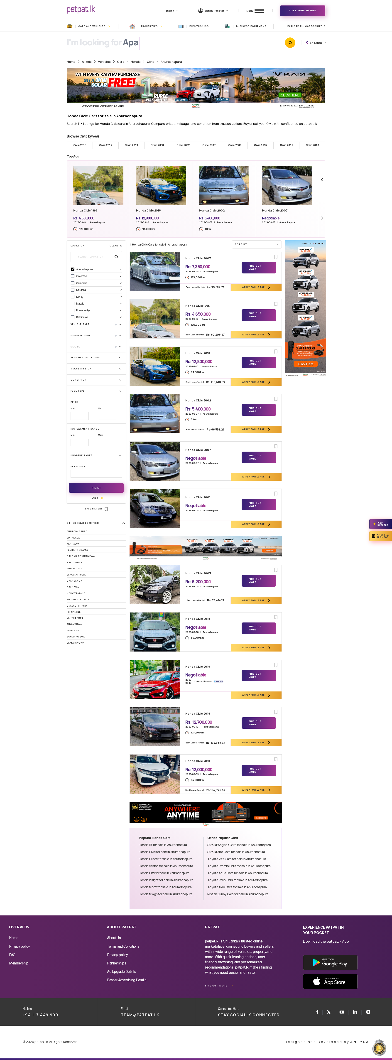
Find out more (216, 985)
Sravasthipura (77, 605)
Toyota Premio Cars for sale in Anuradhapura (239, 866)
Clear (114, 245)
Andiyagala (74, 568)
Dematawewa (75, 642)
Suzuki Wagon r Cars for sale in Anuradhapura (239, 845)
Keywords (78, 466)
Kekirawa (73, 543)
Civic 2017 (105, 145)
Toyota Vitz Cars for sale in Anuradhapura (236, 859)
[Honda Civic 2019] (155, 679)
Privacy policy (19, 946)
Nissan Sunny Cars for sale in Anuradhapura (237, 894)
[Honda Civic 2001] (155, 508)
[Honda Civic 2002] (155, 413)
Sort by (241, 244)
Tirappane (74, 611)
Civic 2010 (312, 145)
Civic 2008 (157, 145)
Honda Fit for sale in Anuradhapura (163, 845)
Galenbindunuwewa (81, 556)
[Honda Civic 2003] (155, 584)
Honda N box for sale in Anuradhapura (165, 887)
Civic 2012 (286, 145)
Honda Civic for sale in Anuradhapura (164, 852)
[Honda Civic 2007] (155, 271)
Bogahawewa (76, 636)
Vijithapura (75, 618)
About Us (114, 938)
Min (73, 408)
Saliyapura (74, 562)
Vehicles (104, 61)
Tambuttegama (77, 549)
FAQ (12, 955)
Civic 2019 (131, 145)
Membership (18, 963)
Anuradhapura (171, 61)
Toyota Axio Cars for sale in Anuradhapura (237, 887)
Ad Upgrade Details (121, 971)
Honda (135, 61)
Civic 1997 (260, 145)
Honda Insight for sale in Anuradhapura (166, 880)
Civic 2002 (183, 145)
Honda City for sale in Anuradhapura (164, 873)
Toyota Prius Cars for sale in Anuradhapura (237, 880)
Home (71, 61)
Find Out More (255, 267)
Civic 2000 (234, 145)
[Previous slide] (322, 180)
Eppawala (73, 537)
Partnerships (116, 963)
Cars (120, 61)
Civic (150, 61)
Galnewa (73, 587)
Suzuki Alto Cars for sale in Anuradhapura (236, 852)
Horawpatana (76, 593)
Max (100, 408)
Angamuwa (74, 624)
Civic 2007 (209, 145)
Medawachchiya (78, 599)
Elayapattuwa (76, 574)
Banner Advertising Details (127, 980)
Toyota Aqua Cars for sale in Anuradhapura (237, 873)
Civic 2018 (79, 145)
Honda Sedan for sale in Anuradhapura (166, 866)
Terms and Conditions (123, 946)
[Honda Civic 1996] (155, 318)
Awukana (73, 630)
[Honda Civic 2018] (155, 366)
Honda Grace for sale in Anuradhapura (165, 859)
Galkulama (74, 580)
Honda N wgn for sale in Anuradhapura (165, 894)
